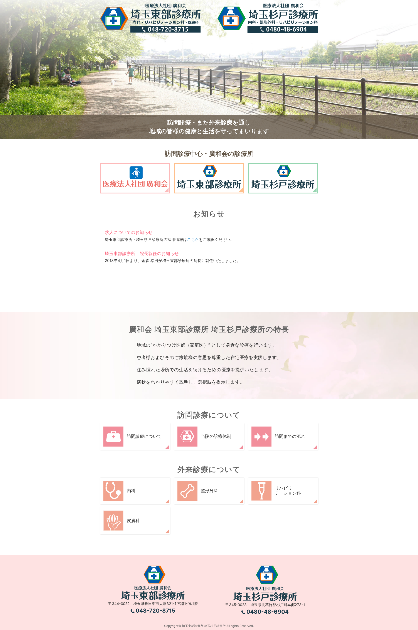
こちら (193, 239)
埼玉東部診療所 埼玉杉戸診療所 (204, 626)
